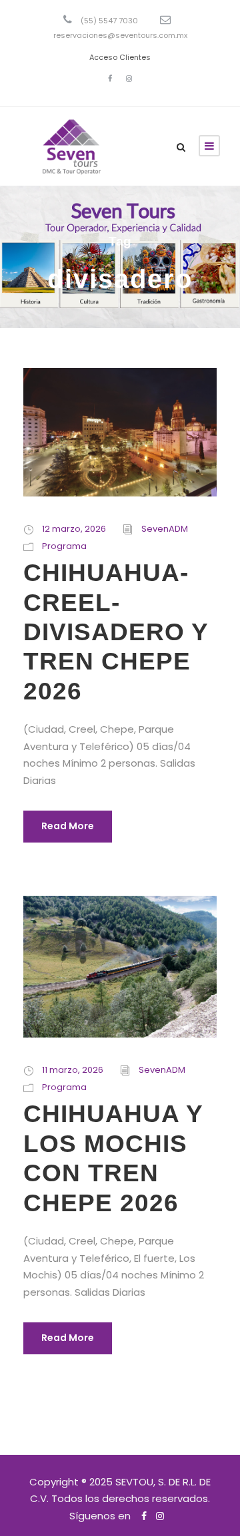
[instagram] (129, 78)
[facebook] (110, 78)
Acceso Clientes (120, 57)
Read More (67, 826)
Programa (64, 546)
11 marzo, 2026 (72, 1069)
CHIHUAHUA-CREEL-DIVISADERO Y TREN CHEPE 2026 (115, 632)
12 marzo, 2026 (74, 528)
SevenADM (164, 528)
